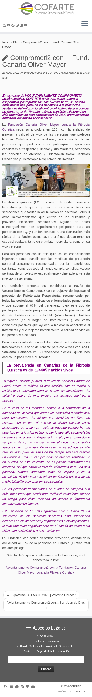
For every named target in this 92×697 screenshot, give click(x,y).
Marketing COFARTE (47, 72)
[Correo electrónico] (9, 25)
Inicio (6, 42)
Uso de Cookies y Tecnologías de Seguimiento (46, 646)
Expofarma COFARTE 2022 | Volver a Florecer (41, 595)
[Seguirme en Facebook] (13, 25)
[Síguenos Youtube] (26, 25)
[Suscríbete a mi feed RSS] (5, 25)
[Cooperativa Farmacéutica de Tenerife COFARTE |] (46, 8)
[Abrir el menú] (84, 24)
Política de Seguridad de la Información (47, 651)
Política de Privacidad (47, 641)
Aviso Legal (46, 635)
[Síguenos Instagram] (18, 25)
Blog (16, 42)
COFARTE (75, 686)
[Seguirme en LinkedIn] (22, 25)
